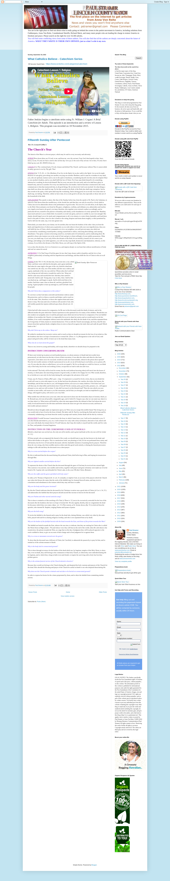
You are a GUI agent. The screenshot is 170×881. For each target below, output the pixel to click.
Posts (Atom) (41, 601)
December (122, 368)
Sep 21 (123, 397)
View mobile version (67, 596)
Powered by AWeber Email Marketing (128, 654)
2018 (119, 495)
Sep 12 (123, 433)
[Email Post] (54, 132)
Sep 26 (123, 388)
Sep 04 (123, 456)
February (122, 480)
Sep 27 (123, 385)
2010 (119, 518)
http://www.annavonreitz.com (124, 304)
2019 (119, 492)
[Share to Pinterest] (68, 132)
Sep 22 (123, 394)
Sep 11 (123, 436)
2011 (119, 515)
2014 (119, 507)
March (121, 477)
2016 (119, 501)
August (121, 462)
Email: (119, 627)
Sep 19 (123, 403)
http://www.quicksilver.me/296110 (126, 296)
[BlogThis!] (61, 132)
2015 (119, 504)
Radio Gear (132, 546)
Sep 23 (123, 391)
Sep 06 (123, 450)
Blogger (94, 865)
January (122, 483)
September (123, 377)
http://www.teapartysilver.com (124, 298)
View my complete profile (123, 561)
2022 (119, 366)
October (122, 374)
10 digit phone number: (125, 638)
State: (119, 633)
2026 (119, 354)
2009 (119, 521)
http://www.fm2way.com (122, 294)
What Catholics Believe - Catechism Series (55, 59)
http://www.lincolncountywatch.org (126, 300)
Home (68, 592)
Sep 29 (123, 382)
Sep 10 (123, 438)
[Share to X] (63, 132)
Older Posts (103, 592)
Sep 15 (123, 424)
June (121, 468)
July (120, 465)
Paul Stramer (134, 530)
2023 (119, 363)
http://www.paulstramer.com (124, 302)
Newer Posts (32, 592)
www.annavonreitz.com (127, 558)
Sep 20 (123, 400)
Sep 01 (123, 459)
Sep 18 (123, 405)
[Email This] (58, 132)
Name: (119, 621)
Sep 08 (123, 444)
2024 (119, 360)
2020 (119, 489)
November (122, 371)
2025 (119, 357)
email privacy (134, 649)
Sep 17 (123, 418)
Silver (123, 546)
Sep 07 (123, 447)
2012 (119, 513)
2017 (119, 498)
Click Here (118, 278)
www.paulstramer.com (122, 550)
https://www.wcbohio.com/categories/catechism (66, 64)
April (120, 474)
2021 (119, 486)
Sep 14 (123, 427)
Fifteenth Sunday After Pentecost (49, 140)
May (120, 471)
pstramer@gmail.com (131, 306)
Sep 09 (123, 441)
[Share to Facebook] (65, 132)
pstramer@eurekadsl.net (123, 552)
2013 (119, 510)
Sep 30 (123, 379)
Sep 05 (123, 453)
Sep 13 (123, 430)
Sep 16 (123, 421)
